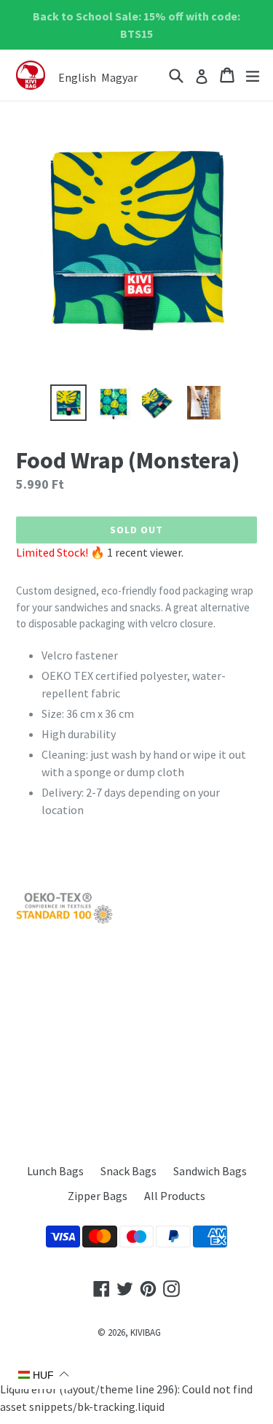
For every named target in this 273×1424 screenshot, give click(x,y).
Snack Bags (128, 1171)
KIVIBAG (145, 1332)
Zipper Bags (97, 1195)
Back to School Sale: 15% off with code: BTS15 (136, 25)
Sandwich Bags (210, 1171)
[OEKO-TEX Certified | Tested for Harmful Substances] (64, 920)
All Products (174, 1195)
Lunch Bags (55, 1171)
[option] (68, 403)
